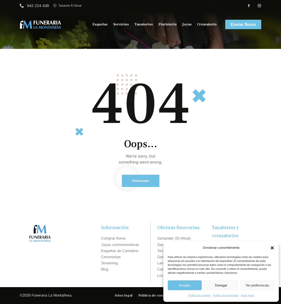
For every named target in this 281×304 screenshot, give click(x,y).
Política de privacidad (226, 295)
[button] (272, 248)
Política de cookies (199, 295)
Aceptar (184, 285)
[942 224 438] (22, 6)
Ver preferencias (257, 285)
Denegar (221, 285)
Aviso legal (247, 295)
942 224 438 (38, 6)
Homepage (140, 181)
